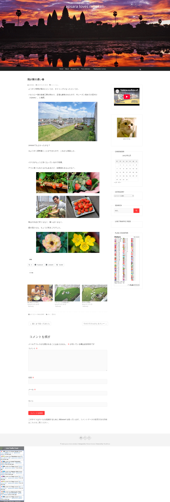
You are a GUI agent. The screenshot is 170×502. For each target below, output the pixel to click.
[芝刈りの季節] (94, 293)
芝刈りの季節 (86, 302)
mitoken (31, 85)
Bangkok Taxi (75, 69)
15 (120, 172)
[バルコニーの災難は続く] (67, 293)
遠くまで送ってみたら (40, 324)
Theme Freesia (90, 444)
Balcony (40, 314)
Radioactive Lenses (100, 69)
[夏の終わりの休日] (40, 293)
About (67, 69)
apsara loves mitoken (85, 6)
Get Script (6, 501)
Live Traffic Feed (12, 448)
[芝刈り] (67, 103)
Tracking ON (17, 501)
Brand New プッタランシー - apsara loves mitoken (11, 497)
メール (32, 389)
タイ (49, 314)
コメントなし (55, 85)
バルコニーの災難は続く (62, 302)
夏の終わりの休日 (32, 302)
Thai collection (85, 69)
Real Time (11, 501)
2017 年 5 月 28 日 (42, 85)
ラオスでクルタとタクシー (95, 324)
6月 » (119, 182)
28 (117, 179)
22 (120, 176)
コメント (33, 348)
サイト (31, 401)
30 (123, 179)
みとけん (126, 139)
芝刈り (54, 314)
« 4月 (115, 182)
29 (120, 179)
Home (61, 69)
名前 (31, 377)
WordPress (107, 444)
